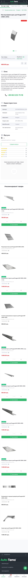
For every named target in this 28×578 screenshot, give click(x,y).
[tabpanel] (14, 35)
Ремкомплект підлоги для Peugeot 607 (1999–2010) (13, 460)
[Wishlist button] (22, 63)
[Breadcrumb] (3, 10)
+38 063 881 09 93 (4, 3)
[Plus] (21, 221)
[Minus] (6, 221)
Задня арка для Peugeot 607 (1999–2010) (11, 528)
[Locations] (24, 1)
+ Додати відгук (14, 144)
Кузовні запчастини (10, 10)
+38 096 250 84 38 (14, 3)
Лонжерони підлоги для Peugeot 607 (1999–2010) (13, 386)
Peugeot (18, 10)
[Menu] (1, 1)
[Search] (4, 1)
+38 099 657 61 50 (23, 3)
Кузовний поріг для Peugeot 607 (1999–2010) (12, 423)
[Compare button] (25, 63)
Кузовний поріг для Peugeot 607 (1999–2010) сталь (13, 348)
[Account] (26, 1)
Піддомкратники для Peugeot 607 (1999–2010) (12, 246)
